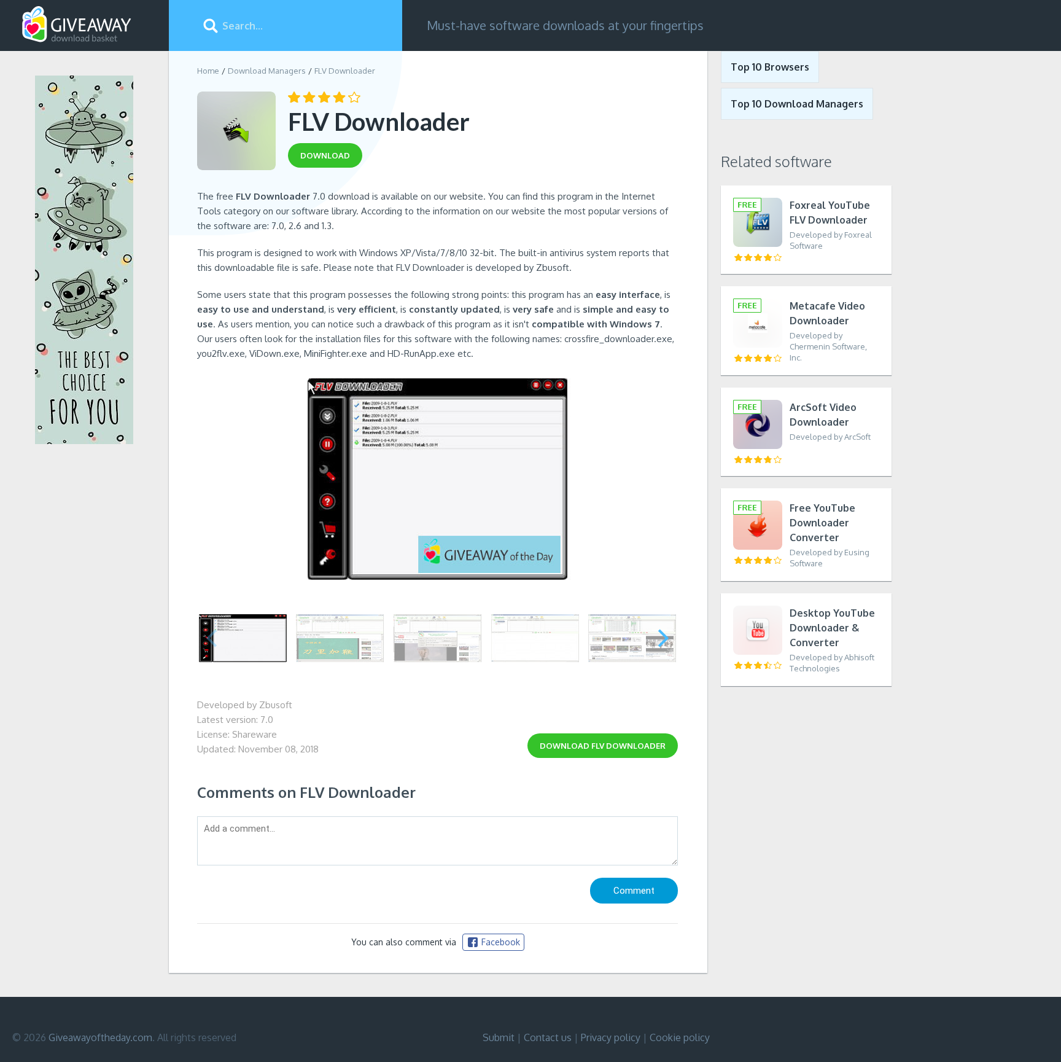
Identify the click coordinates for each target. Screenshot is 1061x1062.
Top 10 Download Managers (797, 104)
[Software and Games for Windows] (77, 24)
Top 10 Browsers (770, 67)
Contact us (548, 1037)
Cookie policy (680, 1037)
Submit (499, 1037)
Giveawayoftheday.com (100, 1037)
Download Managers (267, 71)
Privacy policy (610, 1037)
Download (603, 746)
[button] (663, 638)
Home (208, 71)
